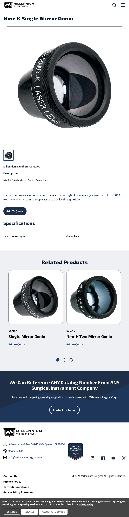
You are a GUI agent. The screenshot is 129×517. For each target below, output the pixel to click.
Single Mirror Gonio (26, 336)
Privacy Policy (86, 504)
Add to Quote (16, 344)
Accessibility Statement (19, 492)
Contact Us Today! (64, 409)
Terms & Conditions (16, 486)
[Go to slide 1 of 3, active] (57, 360)
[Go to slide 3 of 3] (71, 360)
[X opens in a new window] (124, 458)
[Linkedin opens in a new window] (92, 458)
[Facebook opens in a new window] (103, 458)
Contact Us (10, 476)
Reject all (29, 511)
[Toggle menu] (123, 5)
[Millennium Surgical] (18, 5)
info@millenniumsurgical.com (81, 195)
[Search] (114, 5)
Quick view (36, 297)
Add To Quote (15, 211)
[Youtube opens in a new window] (113, 458)
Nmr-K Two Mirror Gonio (89, 336)
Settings (12, 511)
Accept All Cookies (53, 511)
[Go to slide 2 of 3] (64, 360)
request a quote (39, 195)
